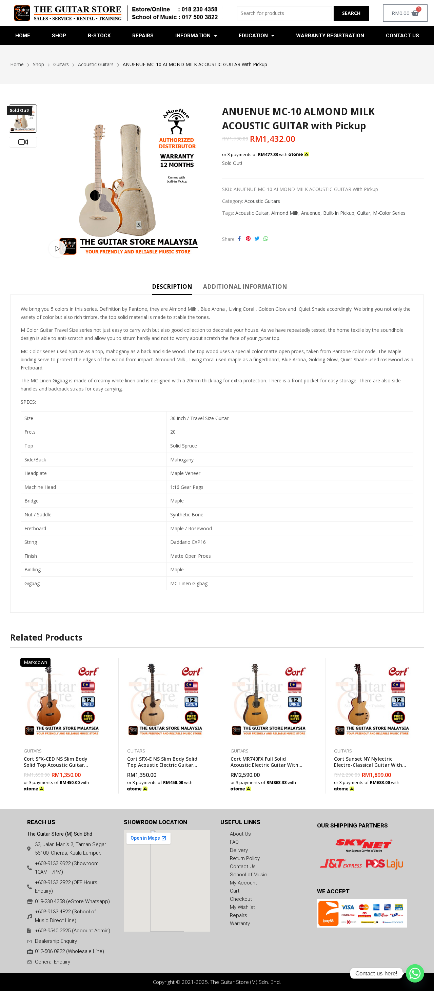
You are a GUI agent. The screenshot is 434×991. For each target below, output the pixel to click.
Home (22, 36)
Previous (54, 182)
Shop (59, 36)
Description (172, 286)
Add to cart (100, 785)
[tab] (172, 287)
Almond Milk (284, 213)
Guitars (33, 751)
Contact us (402, 36)
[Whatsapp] (415, 973)
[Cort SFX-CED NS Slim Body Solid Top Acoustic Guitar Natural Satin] (61, 699)
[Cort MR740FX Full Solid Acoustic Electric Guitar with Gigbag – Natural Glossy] (268, 699)
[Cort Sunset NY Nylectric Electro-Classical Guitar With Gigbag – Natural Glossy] (372, 699)
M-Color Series (389, 213)
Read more (203, 785)
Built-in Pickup (338, 213)
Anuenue (310, 213)
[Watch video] (57, 248)
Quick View (100, 664)
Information (193, 36)
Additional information (245, 286)
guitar (363, 213)
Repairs (143, 36)
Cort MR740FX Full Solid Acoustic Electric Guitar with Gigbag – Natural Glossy (264, 765)
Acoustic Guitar (252, 213)
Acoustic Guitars (262, 201)
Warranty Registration (330, 36)
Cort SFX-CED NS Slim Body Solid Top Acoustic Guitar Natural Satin (55, 765)
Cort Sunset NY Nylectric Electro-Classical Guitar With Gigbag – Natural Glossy (368, 765)
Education (253, 36)
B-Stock (99, 36)
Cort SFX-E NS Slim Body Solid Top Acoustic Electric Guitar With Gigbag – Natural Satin (162, 765)
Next (203, 182)
